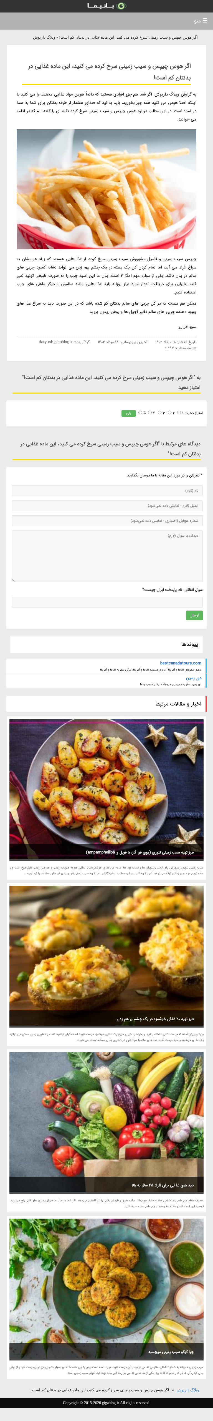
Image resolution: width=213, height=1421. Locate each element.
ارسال (194, 615)
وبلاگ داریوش (188, 1390)
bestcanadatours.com (180, 663)
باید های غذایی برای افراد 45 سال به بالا (163, 1185)
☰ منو (200, 21)
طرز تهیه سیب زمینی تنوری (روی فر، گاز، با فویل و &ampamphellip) (140, 852)
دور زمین (193, 678)
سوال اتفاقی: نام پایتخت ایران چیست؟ (172, 590)
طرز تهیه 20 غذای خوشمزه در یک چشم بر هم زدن (155, 1019)
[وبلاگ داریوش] (106, 6)
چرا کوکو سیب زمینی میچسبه (171, 1352)
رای (128, 413)
